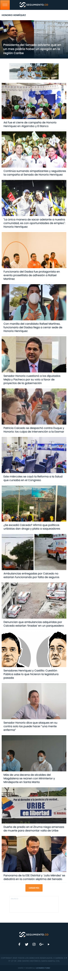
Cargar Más (34, 888)
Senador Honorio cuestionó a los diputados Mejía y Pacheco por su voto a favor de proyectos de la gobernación (31, 379)
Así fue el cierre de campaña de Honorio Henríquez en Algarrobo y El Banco (29, 124)
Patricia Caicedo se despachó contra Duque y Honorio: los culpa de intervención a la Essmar (33, 429)
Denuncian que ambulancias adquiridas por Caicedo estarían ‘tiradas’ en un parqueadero (33, 623)
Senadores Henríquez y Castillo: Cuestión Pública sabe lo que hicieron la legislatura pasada (30, 674)
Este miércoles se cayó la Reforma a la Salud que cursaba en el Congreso (32, 478)
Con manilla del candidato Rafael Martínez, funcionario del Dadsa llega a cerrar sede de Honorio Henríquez (32, 327)
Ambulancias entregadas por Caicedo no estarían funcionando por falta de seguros (31, 575)
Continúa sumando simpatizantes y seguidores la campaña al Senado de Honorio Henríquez (34, 172)
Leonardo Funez (43, 968)
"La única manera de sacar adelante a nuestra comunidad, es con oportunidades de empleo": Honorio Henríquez (34, 223)
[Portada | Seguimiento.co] (34, 934)
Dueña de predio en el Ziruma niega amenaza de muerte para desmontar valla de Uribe (33, 828)
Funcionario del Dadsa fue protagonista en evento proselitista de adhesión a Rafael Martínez (31, 275)
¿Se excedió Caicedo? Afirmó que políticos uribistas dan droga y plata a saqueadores (31, 526)
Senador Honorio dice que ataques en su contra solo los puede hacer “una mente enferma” (30, 726)
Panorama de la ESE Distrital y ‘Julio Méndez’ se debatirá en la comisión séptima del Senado (34, 877)
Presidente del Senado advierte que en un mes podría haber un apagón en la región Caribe (32, 49)
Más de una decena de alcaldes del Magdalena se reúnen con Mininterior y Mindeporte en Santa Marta (29, 778)
